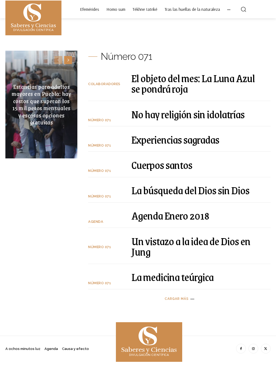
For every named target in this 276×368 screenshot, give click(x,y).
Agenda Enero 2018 (170, 215)
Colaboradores (104, 84)
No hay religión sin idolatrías (187, 114)
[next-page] (68, 60)
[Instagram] (253, 348)
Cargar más (177, 299)
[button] (243, 9)
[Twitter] (266, 348)
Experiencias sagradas (175, 139)
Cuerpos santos (161, 164)
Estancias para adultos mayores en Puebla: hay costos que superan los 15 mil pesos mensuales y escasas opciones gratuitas (41, 104)
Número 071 (99, 120)
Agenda (95, 222)
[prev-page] (58, 60)
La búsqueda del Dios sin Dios (190, 190)
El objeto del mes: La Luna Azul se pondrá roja (193, 83)
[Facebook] (241, 348)
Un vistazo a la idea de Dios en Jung (190, 246)
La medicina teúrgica (172, 277)
